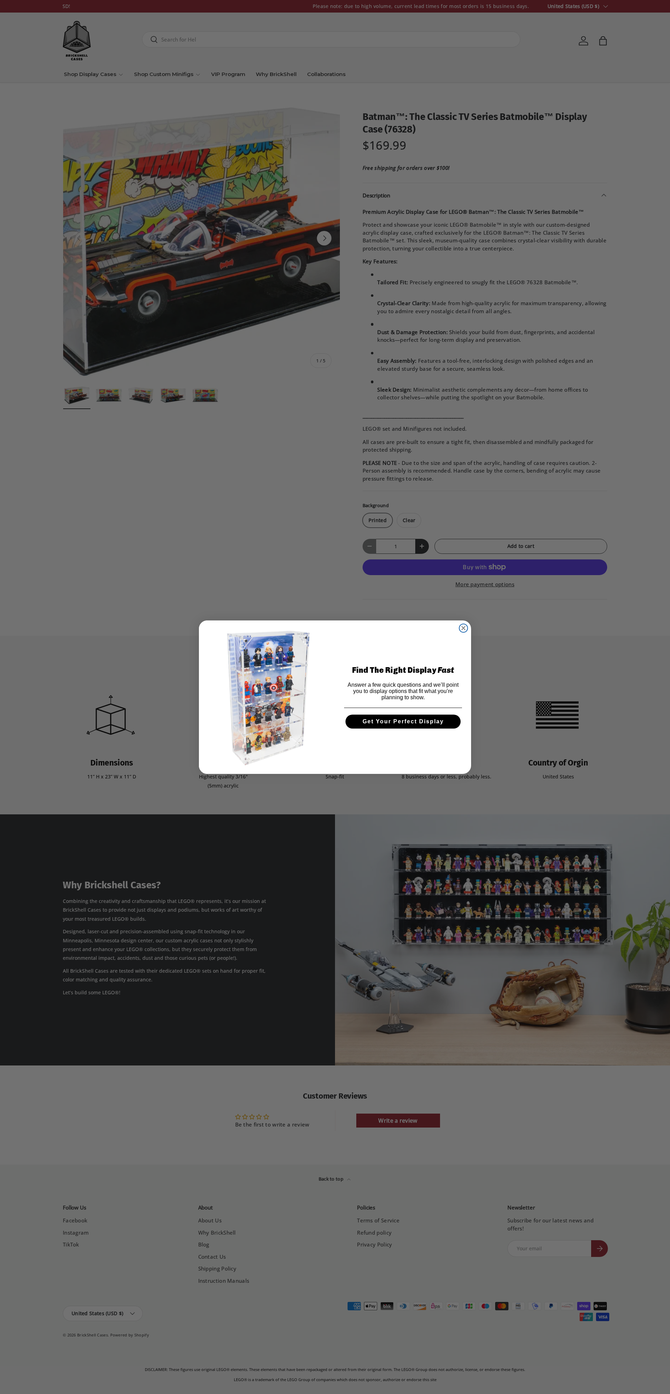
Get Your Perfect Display (403, 721)
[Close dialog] (463, 628)
